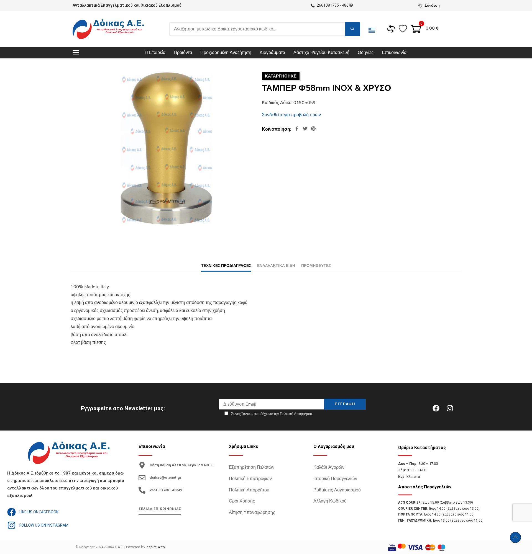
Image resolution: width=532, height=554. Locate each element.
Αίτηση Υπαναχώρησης (252, 512)
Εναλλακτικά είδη (276, 265)
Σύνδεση (432, 5)
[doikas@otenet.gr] (142, 477)
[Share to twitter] (305, 129)
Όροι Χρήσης (242, 501)
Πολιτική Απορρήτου (249, 490)
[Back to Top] (515, 537)
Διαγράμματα (272, 53)
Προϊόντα (183, 53)
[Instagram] (450, 408)
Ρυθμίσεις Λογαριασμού (337, 490)
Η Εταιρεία (155, 53)
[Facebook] (436, 408)
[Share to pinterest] (313, 129)
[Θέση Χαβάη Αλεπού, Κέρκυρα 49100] (142, 465)
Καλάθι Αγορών (328, 467)
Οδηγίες (366, 53)
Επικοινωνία (394, 53)
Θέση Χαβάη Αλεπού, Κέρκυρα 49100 (181, 465)
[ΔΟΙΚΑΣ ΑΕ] (108, 29)
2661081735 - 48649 (166, 490)
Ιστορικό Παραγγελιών (335, 479)
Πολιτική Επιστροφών (250, 479)
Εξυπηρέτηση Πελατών (251, 467)
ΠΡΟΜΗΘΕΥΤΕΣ (316, 265)
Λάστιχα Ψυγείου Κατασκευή (321, 53)
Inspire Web (155, 547)
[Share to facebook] (297, 129)
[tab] (226, 266)
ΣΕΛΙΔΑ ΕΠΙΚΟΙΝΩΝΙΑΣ (160, 509)
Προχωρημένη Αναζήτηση (225, 53)
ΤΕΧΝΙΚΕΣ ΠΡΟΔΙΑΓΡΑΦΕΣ (226, 265)
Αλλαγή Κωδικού (330, 501)
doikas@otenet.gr (165, 477)
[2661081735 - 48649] (142, 490)
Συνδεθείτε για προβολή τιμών (291, 115)
